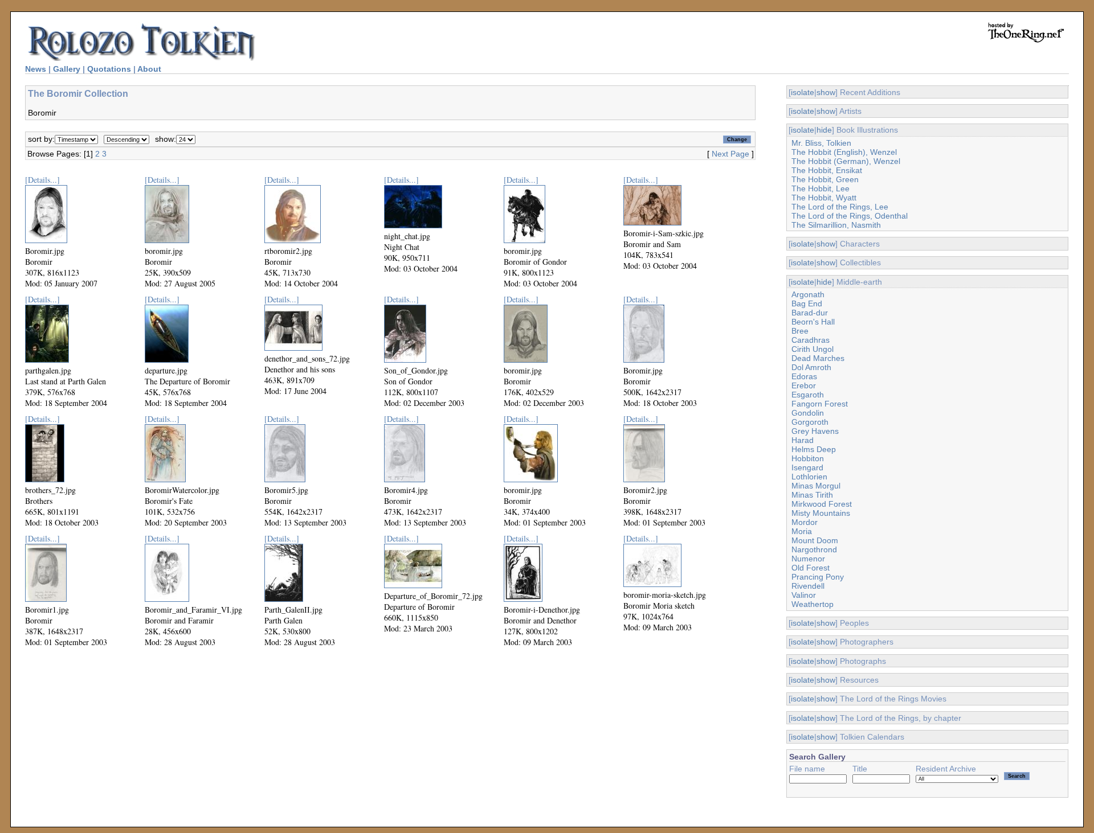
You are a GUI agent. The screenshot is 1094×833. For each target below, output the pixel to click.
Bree (800, 330)
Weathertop (812, 604)
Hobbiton (807, 458)
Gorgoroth (809, 421)
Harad (802, 440)
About (149, 68)
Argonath (807, 294)
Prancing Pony (817, 576)
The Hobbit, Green (825, 179)
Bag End (806, 303)
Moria (801, 531)
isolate (802, 92)
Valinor (803, 595)
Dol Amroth (811, 367)
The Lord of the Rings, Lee (839, 206)
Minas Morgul (815, 485)
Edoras (804, 376)
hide (824, 129)
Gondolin (807, 412)
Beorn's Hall (813, 321)
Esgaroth (807, 394)
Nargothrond (814, 549)
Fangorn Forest (819, 403)
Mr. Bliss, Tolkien (821, 142)
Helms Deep (813, 449)
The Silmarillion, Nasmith (836, 224)
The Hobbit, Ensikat (826, 170)
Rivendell (807, 585)
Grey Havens (815, 431)
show (826, 92)
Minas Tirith (812, 494)
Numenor (808, 558)
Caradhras (810, 339)
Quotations (109, 68)
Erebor (803, 385)
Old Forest (810, 567)
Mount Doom (814, 540)
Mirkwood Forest (821, 503)
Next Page (730, 153)
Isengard (807, 467)
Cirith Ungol (812, 349)
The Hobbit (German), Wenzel (845, 161)
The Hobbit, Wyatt (823, 197)
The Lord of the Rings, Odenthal (849, 215)
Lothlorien (809, 476)
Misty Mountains (820, 513)
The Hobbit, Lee (820, 188)
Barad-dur (809, 312)
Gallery (66, 68)
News (35, 68)
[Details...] (42, 179)
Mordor (804, 522)
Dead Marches (817, 358)
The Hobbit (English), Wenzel (844, 152)
